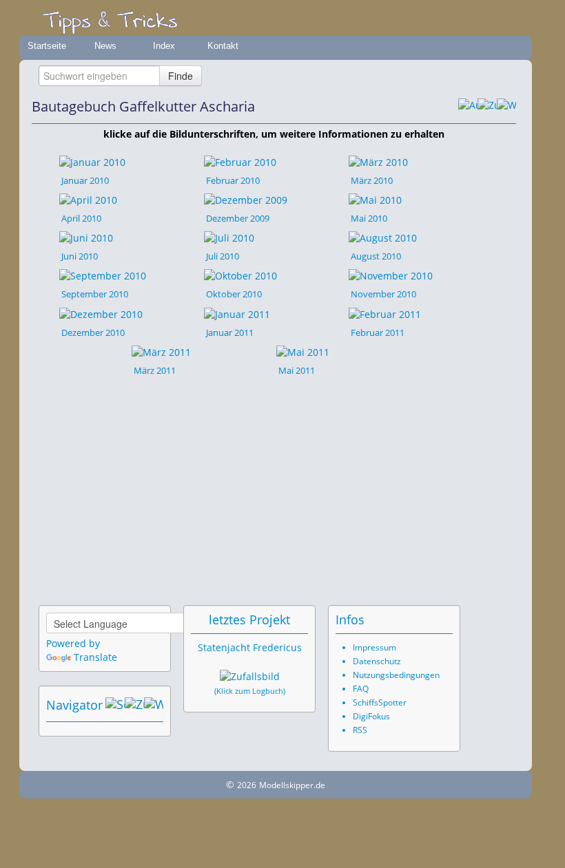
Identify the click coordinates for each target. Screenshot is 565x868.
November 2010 (383, 294)
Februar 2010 (233, 180)
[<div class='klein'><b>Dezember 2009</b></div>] (245, 199)
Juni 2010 (79, 256)
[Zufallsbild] (250, 677)
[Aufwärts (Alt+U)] (467, 106)
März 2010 (372, 180)
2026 (246, 785)
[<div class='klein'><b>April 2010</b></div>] (88, 199)
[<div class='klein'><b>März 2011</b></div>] (161, 351)
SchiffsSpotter (380, 702)
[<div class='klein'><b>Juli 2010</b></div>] (229, 237)
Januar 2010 (85, 180)
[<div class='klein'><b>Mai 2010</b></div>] (375, 199)
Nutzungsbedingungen (396, 675)
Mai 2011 (296, 370)
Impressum (374, 647)
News (105, 46)
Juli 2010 (222, 256)
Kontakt (222, 46)
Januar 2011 (230, 332)
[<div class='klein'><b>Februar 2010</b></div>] (240, 160)
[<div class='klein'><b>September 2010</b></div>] (102, 275)
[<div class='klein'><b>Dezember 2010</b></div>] (101, 312)
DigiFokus (371, 716)
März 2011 (155, 370)
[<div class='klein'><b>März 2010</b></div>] (378, 160)
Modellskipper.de (292, 785)
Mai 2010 (369, 218)
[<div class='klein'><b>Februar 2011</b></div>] (385, 312)
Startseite (47, 46)
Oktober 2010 (234, 294)
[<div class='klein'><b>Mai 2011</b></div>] (302, 351)
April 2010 (81, 218)
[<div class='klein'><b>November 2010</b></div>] (391, 275)
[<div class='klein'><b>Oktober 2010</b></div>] (240, 275)
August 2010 (376, 256)
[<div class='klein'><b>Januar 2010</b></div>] (92, 160)
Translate (95, 657)
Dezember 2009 (237, 218)
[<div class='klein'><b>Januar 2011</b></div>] (237, 312)
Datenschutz (377, 661)
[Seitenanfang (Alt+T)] (115, 704)
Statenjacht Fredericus (250, 647)
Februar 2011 (377, 332)
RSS (360, 730)
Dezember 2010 (93, 332)
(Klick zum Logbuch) (249, 691)
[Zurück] (487, 106)
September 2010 (94, 294)
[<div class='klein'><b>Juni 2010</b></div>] (86, 237)
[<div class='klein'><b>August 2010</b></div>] (383, 237)
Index (164, 46)
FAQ (361, 689)
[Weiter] (506, 106)
